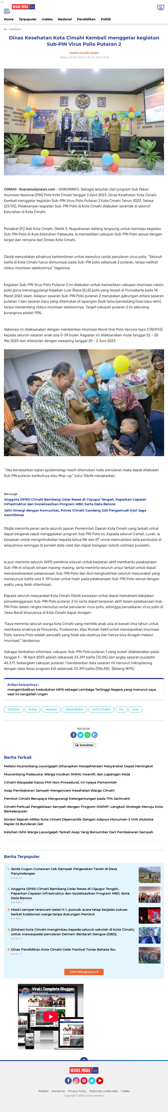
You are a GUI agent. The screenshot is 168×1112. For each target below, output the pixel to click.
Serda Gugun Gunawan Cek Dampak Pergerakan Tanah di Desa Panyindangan (64, 871)
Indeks (47, 19)
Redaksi (43, 1091)
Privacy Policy (77, 1091)
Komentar (86, 745)
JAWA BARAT (74, 709)
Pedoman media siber (103, 1091)
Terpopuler (28, 19)
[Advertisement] (117, 1022)
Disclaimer (58, 1091)
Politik (106, 19)
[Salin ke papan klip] (94, 735)
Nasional (65, 19)
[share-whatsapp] (87, 735)
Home (9, 19)
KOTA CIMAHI (101, 709)
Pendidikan (86, 19)
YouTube (102, 1086)
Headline (51, 709)
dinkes (32, 709)
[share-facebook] (73, 735)
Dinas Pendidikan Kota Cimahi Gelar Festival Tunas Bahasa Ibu (63, 949)
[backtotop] (84, 1061)
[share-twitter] (80, 735)
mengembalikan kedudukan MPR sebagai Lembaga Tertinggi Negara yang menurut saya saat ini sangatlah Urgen (81, 691)
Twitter (93, 1086)
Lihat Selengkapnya (83, 971)
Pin (121, 709)
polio (135, 709)
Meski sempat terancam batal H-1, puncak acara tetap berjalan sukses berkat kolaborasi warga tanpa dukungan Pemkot (69, 911)
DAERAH (14, 709)
